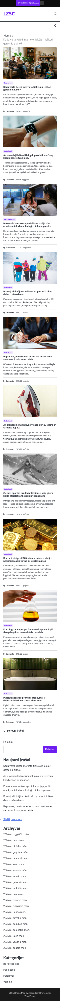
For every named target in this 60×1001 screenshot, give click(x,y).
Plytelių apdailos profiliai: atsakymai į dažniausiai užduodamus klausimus (24, 699)
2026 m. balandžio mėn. (16, 858)
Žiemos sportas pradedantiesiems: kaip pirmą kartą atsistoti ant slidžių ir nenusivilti (28, 495)
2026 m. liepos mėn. (14, 840)
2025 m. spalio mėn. (14, 894)
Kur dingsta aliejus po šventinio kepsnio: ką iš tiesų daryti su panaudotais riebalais (28, 631)
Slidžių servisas (12, 819)
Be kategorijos (9, 219)
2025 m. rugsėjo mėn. (15, 900)
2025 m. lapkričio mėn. (16, 888)
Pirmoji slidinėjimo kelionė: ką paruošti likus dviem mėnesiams (27, 293)
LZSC (9, 14)
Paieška (8, 742)
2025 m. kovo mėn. (13, 935)
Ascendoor (33, 993)
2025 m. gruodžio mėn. (16, 882)
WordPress (29, 996)
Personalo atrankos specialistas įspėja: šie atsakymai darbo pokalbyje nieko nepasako (27, 225)
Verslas (7, 981)
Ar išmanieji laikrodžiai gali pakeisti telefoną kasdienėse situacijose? (28, 157)
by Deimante (8, 111)
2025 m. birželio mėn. (15, 918)
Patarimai (8, 151)
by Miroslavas (9, 248)
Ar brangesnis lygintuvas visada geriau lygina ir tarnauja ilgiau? (29, 426)
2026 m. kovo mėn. (13, 864)
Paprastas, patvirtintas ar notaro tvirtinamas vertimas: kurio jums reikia (27, 358)
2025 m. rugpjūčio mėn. (16, 906)
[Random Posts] (54, 26)
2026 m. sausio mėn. (14, 876)
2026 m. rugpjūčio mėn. (16, 834)
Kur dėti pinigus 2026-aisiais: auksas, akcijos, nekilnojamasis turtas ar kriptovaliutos (28, 560)
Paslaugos (8, 83)
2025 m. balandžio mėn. (16, 929)
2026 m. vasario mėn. (15, 870)
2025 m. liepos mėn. (14, 912)
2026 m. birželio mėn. (15, 846)
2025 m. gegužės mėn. (15, 923)
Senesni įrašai (15, 730)
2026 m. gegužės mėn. (15, 852)
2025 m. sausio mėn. (14, 947)
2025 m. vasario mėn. (15, 941)
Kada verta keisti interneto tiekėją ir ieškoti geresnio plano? (27, 88)
